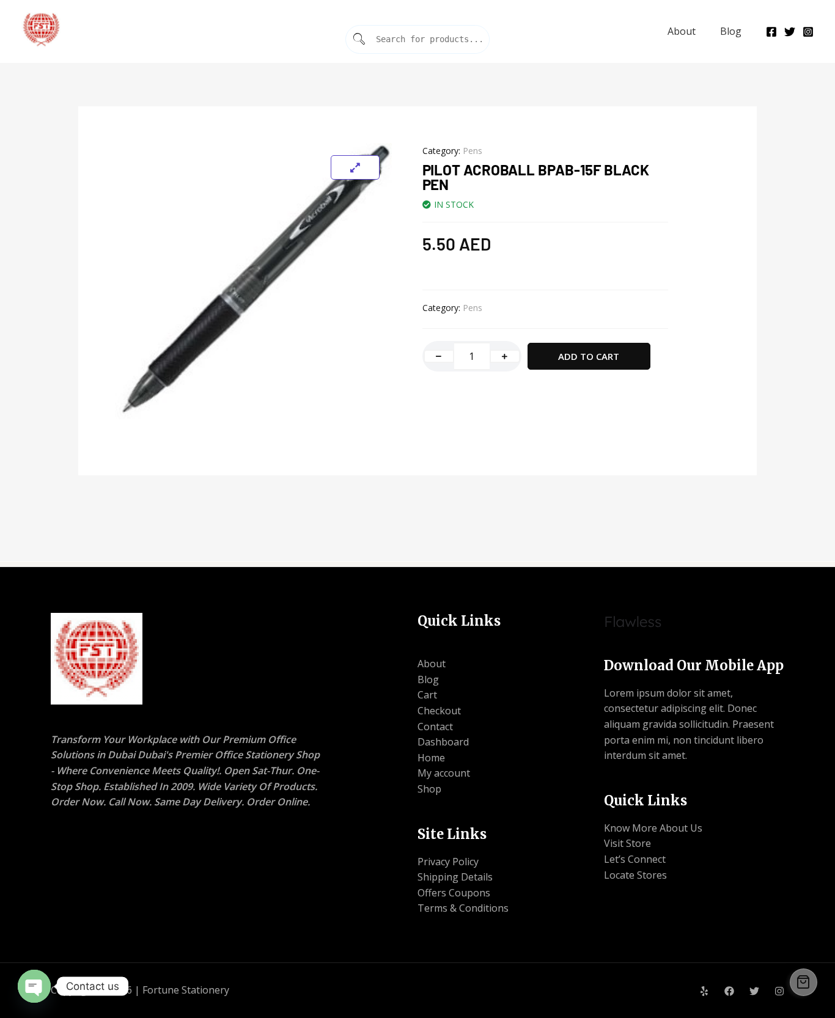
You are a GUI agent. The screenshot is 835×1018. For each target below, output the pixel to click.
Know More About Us (653, 828)
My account (444, 773)
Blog (730, 31)
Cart (427, 694)
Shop (429, 789)
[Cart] (803, 982)
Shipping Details (455, 877)
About (682, 31)
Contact (435, 726)
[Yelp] (704, 991)
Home (431, 757)
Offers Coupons (454, 892)
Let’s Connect (635, 859)
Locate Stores (635, 875)
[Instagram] (808, 31)
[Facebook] (771, 31)
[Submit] (359, 39)
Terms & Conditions (463, 908)
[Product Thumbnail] (355, 167)
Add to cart (588, 356)
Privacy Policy (448, 861)
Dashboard (443, 742)
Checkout (439, 710)
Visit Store (627, 843)
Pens (472, 150)
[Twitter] (789, 31)
